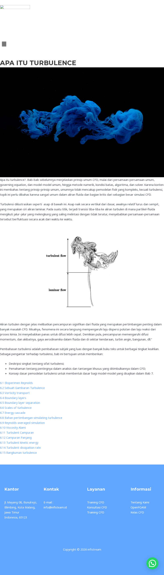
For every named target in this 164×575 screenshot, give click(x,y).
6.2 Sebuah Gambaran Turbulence (22, 388)
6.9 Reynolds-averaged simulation (22, 423)
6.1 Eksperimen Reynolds (16, 383)
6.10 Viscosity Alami (13, 427)
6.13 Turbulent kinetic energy (19, 442)
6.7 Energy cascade (12, 413)
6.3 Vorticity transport (15, 393)
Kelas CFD (137, 512)
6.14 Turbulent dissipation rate (20, 447)
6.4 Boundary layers (13, 398)
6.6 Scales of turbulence (16, 408)
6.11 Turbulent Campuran (17, 432)
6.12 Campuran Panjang (16, 437)
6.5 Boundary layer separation (20, 403)
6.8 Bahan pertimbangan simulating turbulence (31, 418)
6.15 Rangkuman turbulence (18, 452)
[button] (82, 44)
